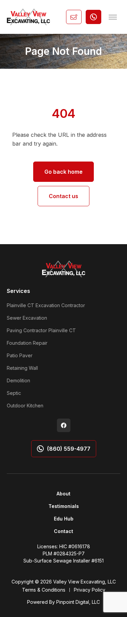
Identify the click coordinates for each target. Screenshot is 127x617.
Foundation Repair (27, 343)
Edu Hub (63, 519)
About (63, 493)
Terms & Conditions (43, 590)
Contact (63, 531)
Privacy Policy (89, 590)
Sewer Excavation (27, 318)
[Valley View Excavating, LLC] (28, 16)
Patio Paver (20, 355)
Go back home (63, 171)
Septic (14, 393)
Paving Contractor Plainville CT (41, 330)
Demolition (18, 380)
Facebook (63, 425)
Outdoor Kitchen (25, 405)
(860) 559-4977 (68, 448)
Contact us (63, 196)
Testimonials (63, 506)
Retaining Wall (22, 368)
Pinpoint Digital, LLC (78, 602)
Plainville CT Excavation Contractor (46, 305)
